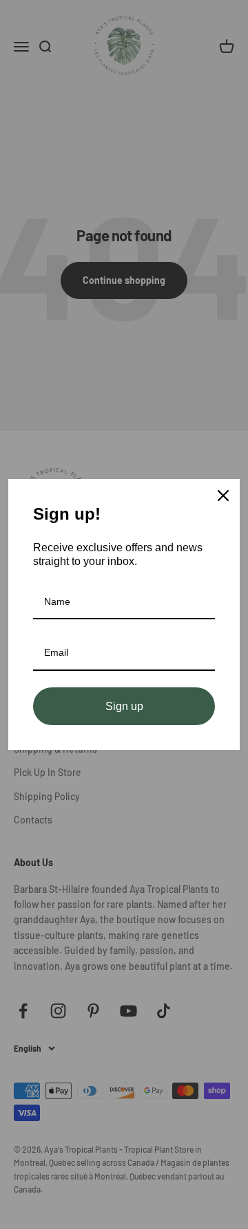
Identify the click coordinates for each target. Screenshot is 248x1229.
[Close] (223, 495)
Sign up (124, 706)
